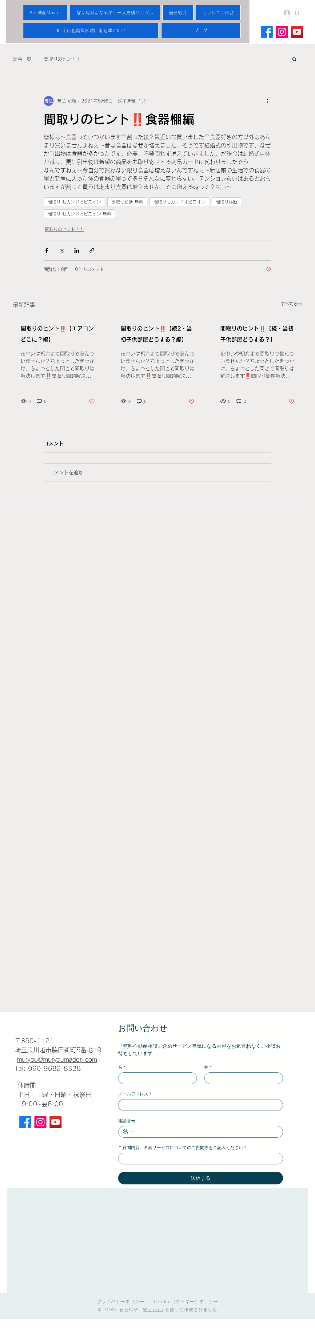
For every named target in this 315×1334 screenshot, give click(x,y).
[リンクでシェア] (92, 250)
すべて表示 (291, 304)
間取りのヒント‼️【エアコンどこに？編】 (57, 334)
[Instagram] (40, 1122)
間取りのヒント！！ (64, 59)
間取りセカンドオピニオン (179, 202)
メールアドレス (134, 1094)
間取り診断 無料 (127, 202)
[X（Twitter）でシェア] (62, 250)
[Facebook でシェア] (47, 250)
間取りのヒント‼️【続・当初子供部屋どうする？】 (256, 334)
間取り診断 (226, 202)
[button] (294, 58)
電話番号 (126, 1120)
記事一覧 (22, 59)
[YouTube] (56, 1122)
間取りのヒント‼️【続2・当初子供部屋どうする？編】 (156, 334)
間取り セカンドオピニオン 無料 (79, 214)
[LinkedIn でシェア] (77, 250)
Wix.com (153, 1310)
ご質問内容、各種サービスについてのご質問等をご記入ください (182, 1147)
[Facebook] (267, 32)
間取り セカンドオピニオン (74, 202)
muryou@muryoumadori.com (57, 1059)
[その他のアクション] (267, 101)
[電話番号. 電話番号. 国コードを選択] (128, 1131)
